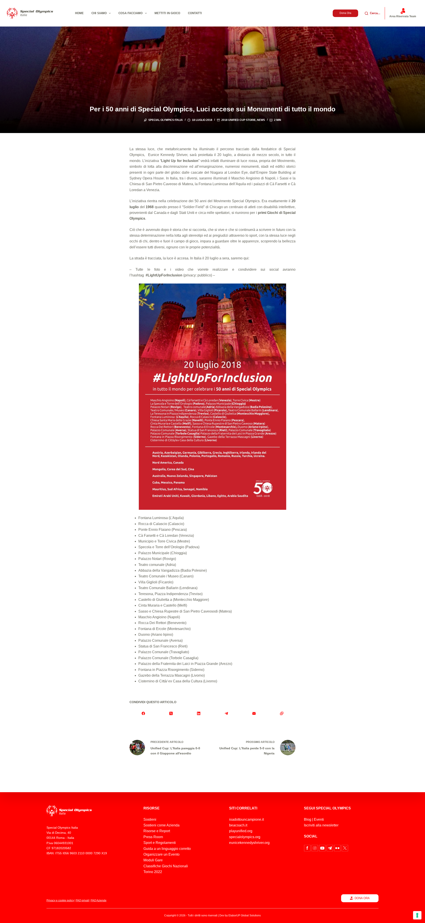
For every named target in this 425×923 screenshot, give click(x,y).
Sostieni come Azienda (161, 825)
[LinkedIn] (198, 713)
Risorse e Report (156, 831)
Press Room (153, 837)
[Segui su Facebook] (307, 848)
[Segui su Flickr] (338, 848)
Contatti (195, 13)
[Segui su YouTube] (322, 848)
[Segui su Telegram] (330, 848)
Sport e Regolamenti (159, 843)
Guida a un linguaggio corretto (167, 849)
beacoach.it (238, 825)
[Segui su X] (345, 848)
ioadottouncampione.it (246, 819)
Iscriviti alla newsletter (321, 825)
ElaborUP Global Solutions (244, 915)
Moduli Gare (153, 860)
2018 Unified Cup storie (238, 120)
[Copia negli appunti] (282, 713)
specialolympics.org (244, 837)
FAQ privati (82, 900)
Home (79, 13)
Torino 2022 (152, 872)
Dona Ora (345, 13)
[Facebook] (143, 713)
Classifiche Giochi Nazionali (165, 866)
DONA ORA (362, 898)
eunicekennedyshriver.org (249, 843)
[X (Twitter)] (171, 713)
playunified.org (240, 831)
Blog (307, 819)
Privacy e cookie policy (60, 900)
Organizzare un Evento (161, 854)
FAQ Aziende (98, 900)
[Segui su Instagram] (315, 848)
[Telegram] (226, 713)
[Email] (254, 713)
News (261, 120)
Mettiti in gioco (167, 13)
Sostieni (149, 819)
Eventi (319, 819)
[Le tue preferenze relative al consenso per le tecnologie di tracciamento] (417, 915)
